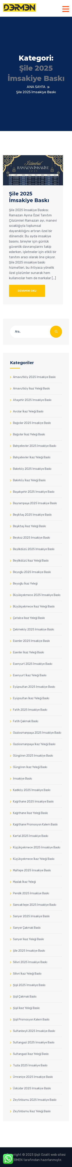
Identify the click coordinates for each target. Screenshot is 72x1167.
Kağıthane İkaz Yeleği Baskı (30, 813)
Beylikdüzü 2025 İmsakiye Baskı (33, 549)
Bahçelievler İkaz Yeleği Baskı (31, 457)
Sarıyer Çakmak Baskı (27, 927)
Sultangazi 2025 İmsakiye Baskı (33, 1042)
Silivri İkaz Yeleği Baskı (27, 973)
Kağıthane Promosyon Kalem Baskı (35, 824)
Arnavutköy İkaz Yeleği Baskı (31, 388)
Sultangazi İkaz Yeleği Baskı (31, 1053)
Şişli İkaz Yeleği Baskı (26, 1008)
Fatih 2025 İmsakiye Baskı (30, 709)
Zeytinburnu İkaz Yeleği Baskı (32, 1111)
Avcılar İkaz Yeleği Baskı (28, 411)
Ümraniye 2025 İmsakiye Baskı (33, 1076)
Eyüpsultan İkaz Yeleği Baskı (31, 698)
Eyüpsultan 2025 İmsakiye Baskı (34, 686)
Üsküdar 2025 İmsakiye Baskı (32, 1088)
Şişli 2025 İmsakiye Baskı (29, 985)
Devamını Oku (27, 290)
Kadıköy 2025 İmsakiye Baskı (31, 790)
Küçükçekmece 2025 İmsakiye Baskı (36, 847)
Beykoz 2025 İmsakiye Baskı (31, 537)
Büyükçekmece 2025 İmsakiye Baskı (36, 595)
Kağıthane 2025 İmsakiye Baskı (33, 801)
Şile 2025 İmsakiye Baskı (29, 950)
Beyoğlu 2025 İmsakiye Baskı (32, 572)
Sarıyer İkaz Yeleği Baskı (28, 939)
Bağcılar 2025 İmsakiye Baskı (32, 422)
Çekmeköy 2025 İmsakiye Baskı (33, 629)
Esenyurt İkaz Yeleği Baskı (29, 675)
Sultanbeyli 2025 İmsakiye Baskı (34, 1031)
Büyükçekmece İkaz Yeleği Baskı (34, 606)
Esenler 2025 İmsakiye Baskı (31, 640)
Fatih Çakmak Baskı (25, 721)
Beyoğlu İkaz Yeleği (25, 583)
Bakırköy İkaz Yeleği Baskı (29, 480)
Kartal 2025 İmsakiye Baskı (30, 836)
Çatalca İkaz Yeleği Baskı (29, 618)
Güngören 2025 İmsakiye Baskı (33, 755)
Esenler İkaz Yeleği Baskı (28, 652)
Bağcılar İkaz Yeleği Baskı (29, 434)
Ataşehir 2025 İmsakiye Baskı (32, 400)
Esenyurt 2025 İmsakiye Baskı (32, 663)
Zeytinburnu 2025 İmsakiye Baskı (34, 1099)
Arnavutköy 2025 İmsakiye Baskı (34, 377)
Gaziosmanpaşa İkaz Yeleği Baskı (34, 744)
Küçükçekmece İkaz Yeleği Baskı (33, 858)
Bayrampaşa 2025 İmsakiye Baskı (35, 503)
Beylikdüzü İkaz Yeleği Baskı (31, 560)
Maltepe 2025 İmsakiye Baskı (32, 870)
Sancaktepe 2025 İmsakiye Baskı (34, 904)
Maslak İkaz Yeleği (24, 881)
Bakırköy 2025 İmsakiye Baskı (32, 468)
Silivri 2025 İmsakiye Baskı (30, 962)
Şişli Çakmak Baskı (24, 996)
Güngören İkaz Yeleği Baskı (30, 767)
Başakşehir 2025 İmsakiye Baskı (33, 491)
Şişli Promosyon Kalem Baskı (31, 1019)
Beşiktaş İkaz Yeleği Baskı (29, 526)
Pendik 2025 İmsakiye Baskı (31, 893)
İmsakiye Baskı (22, 778)
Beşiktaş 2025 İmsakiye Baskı (32, 514)
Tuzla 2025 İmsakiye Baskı (30, 1065)
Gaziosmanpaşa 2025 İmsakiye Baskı (37, 732)
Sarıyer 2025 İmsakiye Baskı (31, 916)
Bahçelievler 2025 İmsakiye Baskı (34, 445)
